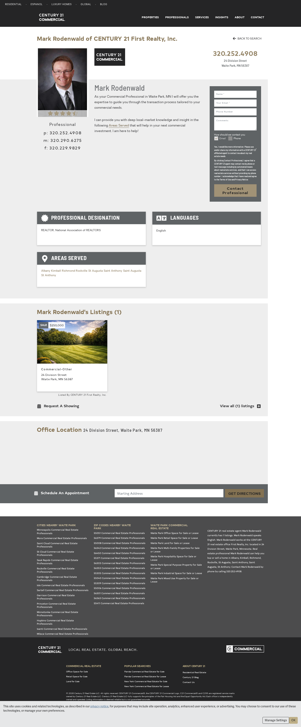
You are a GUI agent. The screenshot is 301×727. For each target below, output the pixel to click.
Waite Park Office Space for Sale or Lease (174, 533)
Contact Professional (235, 190)
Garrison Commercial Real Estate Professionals (56, 597)
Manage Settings (276, 720)
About (239, 17)
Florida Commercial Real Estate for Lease (145, 676)
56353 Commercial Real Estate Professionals (119, 568)
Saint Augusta (132, 270)
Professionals (177, 17)
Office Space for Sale (77, 671)
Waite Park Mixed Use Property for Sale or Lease (174, 580)
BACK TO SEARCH (249, 38)
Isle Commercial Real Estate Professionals (61, 585)
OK (293, 720)
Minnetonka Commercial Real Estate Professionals (57, 614)
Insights (221, 17)
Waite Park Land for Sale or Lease (170, 543)
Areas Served (119, 125)
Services (202, 17)
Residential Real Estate (194, 672)
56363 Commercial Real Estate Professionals (119, 598)
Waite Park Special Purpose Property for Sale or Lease (176, 566)
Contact (257, 17)
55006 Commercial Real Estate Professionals (119, 588)
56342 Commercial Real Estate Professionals (119, 547)
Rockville (82, 270)
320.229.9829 (65, 147)
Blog (103, 4)
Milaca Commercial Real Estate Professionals (62, 633)
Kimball (56, 270)
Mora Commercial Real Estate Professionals (62, 538)
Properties (150, 17)
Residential (13, 4)
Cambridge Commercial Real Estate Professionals (57, 578)
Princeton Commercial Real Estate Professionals (56, 605)
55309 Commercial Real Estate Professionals (119, 583)
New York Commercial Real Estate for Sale (145, 681)
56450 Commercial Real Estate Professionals (119, 553)
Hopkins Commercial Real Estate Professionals (55, 622)
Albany (46, 270)
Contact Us (189, 682)
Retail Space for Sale (76, 676)
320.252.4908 (235, 53)
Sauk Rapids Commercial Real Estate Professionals (57, 562)
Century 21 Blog (191, 677)
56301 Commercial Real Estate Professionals (119, 593)
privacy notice (99, 706)
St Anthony (48, 275)
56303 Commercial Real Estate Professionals (119, 563)
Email (223, 138)
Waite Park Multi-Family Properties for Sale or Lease (175, 549)
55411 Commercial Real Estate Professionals (119, 603)
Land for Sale (72, 681)
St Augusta (96, 270)
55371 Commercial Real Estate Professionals (119, 558)
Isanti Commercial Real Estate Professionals (62, 628)
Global (86, 4)
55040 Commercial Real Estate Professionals (119, 578)
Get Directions (244, 493)
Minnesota (245, 548)
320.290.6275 (66, 140)
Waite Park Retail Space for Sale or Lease (174, 537)
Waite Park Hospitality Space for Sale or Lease (173, 558)
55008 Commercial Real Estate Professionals (119, 543)
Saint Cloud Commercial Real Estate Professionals (57, 545)
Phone (237, 138)
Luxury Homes (62, 4)
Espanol (37, 4)
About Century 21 (194, 666)
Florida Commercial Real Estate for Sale (144, 671)
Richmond (69, 270)
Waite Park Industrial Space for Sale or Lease (176, 573)
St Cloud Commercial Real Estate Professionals (55, 553)
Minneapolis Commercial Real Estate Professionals (57, 531)
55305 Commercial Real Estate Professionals (119, 573)
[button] (59, 406)
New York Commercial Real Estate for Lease (146, 686)
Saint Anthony (113, 270)
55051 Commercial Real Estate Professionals (119, 533)
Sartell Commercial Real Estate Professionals (62, 590)
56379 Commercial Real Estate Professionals (119, 537)
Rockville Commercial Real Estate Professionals (56, 570)
